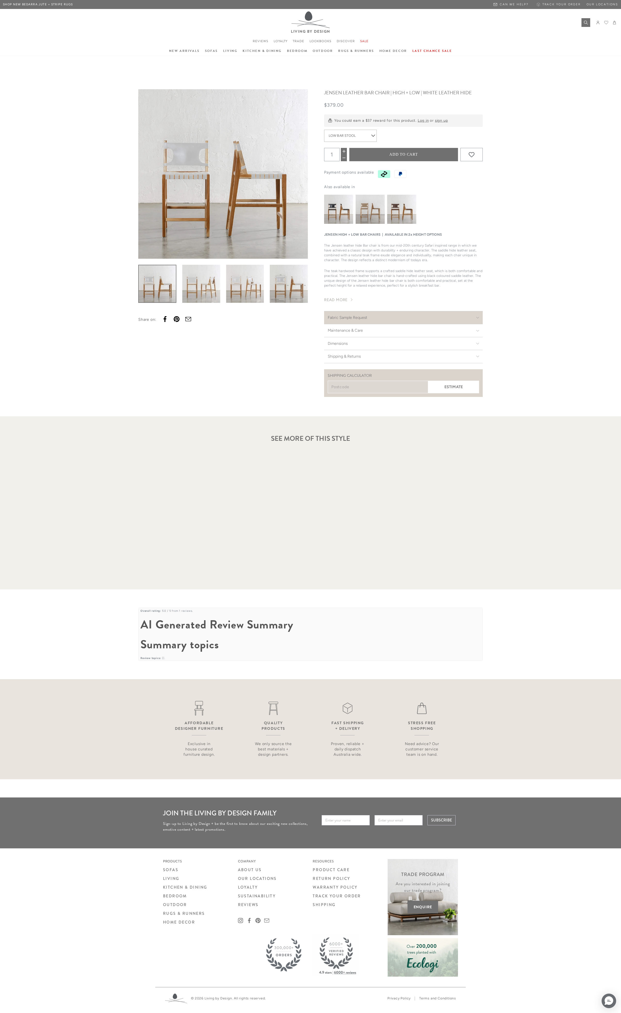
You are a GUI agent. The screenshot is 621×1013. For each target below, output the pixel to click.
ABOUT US (250, 870)
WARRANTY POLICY (335, 887)
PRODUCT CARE (331, 870)
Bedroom (297, 50)
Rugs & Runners (356, 50)
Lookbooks (320, 41)
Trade (298, 41)
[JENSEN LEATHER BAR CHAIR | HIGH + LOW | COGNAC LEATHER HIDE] (401, 209)
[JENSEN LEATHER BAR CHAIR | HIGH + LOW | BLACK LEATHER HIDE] (338, 209)
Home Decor (393, 50)
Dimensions (338, 343)
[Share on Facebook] (165, 319)
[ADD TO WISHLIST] (471, 155)
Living (230, 50)
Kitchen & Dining (262, 50)
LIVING (171, 878)
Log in (423, 120)
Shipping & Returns (344, 356)
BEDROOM (175, 896)
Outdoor (323, 50)
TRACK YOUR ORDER (337, 896)
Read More (336, 299)
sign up (441, 120)
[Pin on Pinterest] (177, 319)
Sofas (211, 50)
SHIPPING (324, 905)
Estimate (453, 387)
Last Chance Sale (432, 50)
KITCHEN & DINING (185, 887)
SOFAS (170, 870)
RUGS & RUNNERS (184, 913)
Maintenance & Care (345, 330)
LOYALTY (248, 887)
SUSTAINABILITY (257, 896)
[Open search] (585, 22)
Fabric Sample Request (347, 317)
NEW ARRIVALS (184, 50)
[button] (609, 1001)
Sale (364, 41)
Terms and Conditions (437, 998)
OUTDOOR (175, 905)
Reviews (260, 41)
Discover (346, 41)
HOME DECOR (179, 922)
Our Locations (602, 4)
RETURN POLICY (331, 878)
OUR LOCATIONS (257, 878)
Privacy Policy (399, 998)
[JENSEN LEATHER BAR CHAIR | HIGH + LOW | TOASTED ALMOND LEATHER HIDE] (370, 209)
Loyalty (280, 41)
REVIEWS (248, 905)
